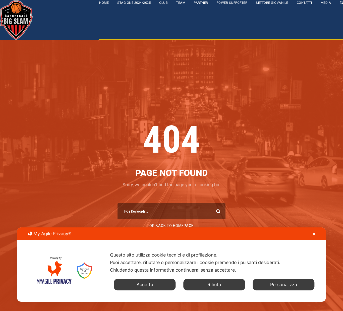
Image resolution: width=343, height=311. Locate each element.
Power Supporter (232, 3)
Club (163, 3)
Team (180, 3)
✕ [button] (314, 234)
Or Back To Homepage (171, 226)
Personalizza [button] (283, 284)
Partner (201, 3)
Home (104, 3)
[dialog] (171, 264)
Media (326, 3)
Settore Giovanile (272, 3)
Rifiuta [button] (214, 284)
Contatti (304, 3)
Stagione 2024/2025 (134, 3)
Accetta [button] (145, 284)
